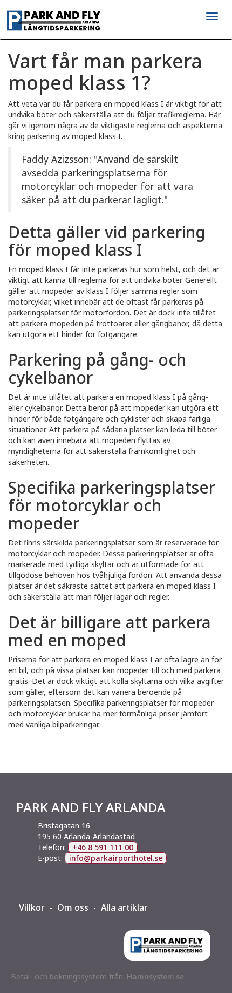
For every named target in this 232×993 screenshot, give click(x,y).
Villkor (32, 907)
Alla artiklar (124, 907)
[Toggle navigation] (212, 16)
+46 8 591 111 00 (102, 847)
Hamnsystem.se (155, 976)
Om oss (72, 907)
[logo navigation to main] (116, 21)
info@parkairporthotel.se (115, 858)
